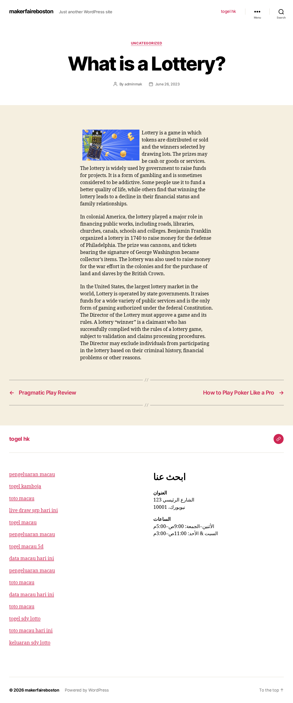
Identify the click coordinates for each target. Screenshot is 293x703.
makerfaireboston (31, 11)
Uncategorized (146, 43)
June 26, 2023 (167, 84)
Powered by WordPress (87, 690)
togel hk (228, 11)
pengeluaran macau (32, 474)
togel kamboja (25, 486)
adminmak (133, 84)
